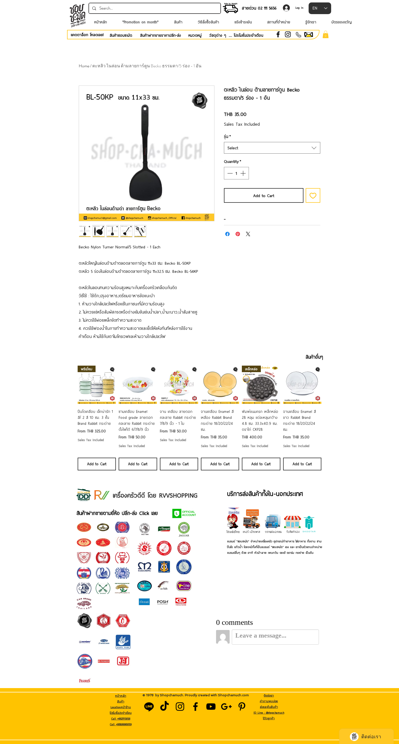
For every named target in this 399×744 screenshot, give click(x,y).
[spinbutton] (236, 173)
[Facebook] (278, 34)
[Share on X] (248, 234)
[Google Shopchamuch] (226, 706)
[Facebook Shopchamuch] (195, 706)
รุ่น (227, 136)
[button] (325, 34)
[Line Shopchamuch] (149, 706)
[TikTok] (164, 706)
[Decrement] (229, 173)
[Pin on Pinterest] (238, 234)
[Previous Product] (69, 384)
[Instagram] (288, 34)
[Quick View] (138, 385)
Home (84, 66)
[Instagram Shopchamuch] (180, 706)
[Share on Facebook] (227, 234)
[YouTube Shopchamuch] (211, 706)
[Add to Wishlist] (313, 195)
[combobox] (272, 148)
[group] (199, 417)
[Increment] (243, 173)
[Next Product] (329, 384)
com (245, 695)
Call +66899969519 (121, 724)
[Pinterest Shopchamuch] (242, 706)
